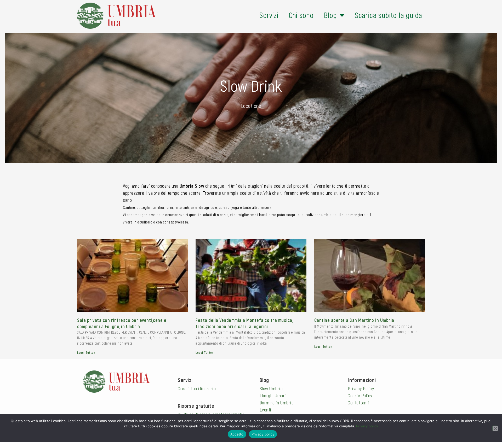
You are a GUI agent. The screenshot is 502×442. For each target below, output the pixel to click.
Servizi (268, 15)
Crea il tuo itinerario (197, 388)
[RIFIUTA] (495, 428)
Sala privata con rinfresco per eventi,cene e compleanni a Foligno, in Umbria (121, 323)
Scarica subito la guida (388, 15)
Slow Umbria (271, 388)
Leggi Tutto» (86, 352)
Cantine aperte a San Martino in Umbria (354, 320)
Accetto (237, 434)
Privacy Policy (361, 388)
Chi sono (301, 15)
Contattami (358, 402)
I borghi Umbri (273, 395)
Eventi (265, 409)
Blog (330, 15)
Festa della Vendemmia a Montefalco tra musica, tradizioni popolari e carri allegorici (244, 323)
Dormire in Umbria (277, 402)
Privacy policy (367, 426)
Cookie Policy (360, 395)
